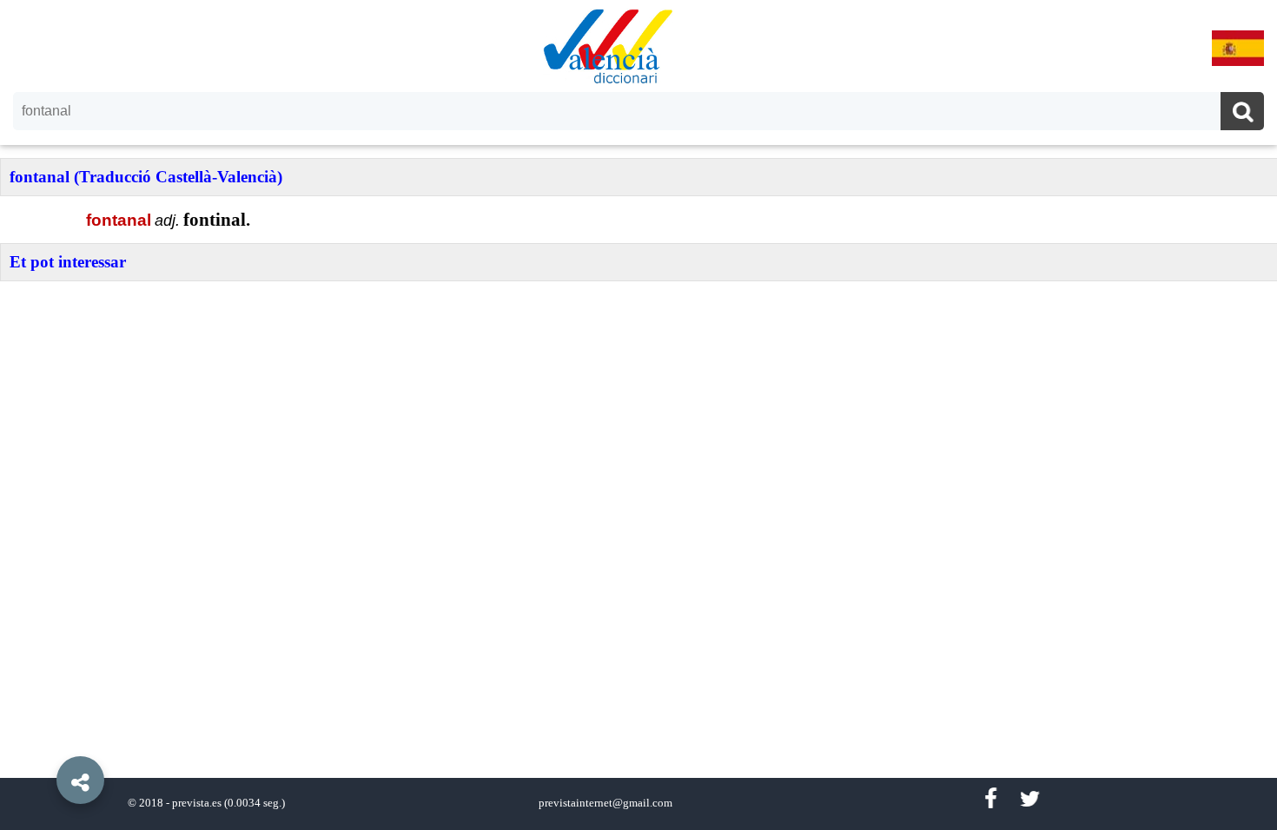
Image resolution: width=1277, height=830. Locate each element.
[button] (43, 740)
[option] (638, 415)
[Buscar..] (1242, 113)
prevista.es (197, 803)
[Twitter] (1030, 799)
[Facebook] (990, 799)
